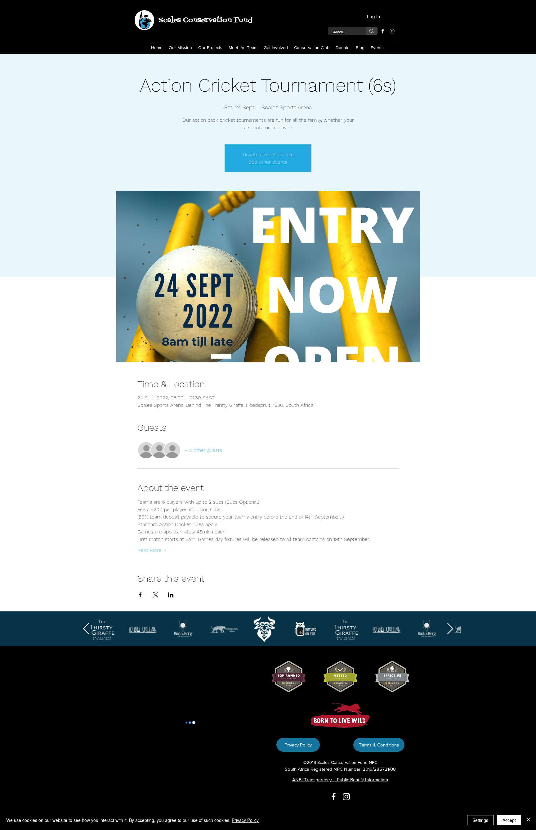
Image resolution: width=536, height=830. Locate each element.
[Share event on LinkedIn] (171, 594)
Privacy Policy (245, 820)
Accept (509, 820)
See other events (268, 162)
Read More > (151, 550)
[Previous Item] (86, 629)
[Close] (528, 820)
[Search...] (371, 31)
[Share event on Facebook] (140, 594)
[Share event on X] (156, 594)
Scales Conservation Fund (205, 20)
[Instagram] (392, 31)
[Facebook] (383, 31)
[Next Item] (450, 629)
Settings (480, 820)
